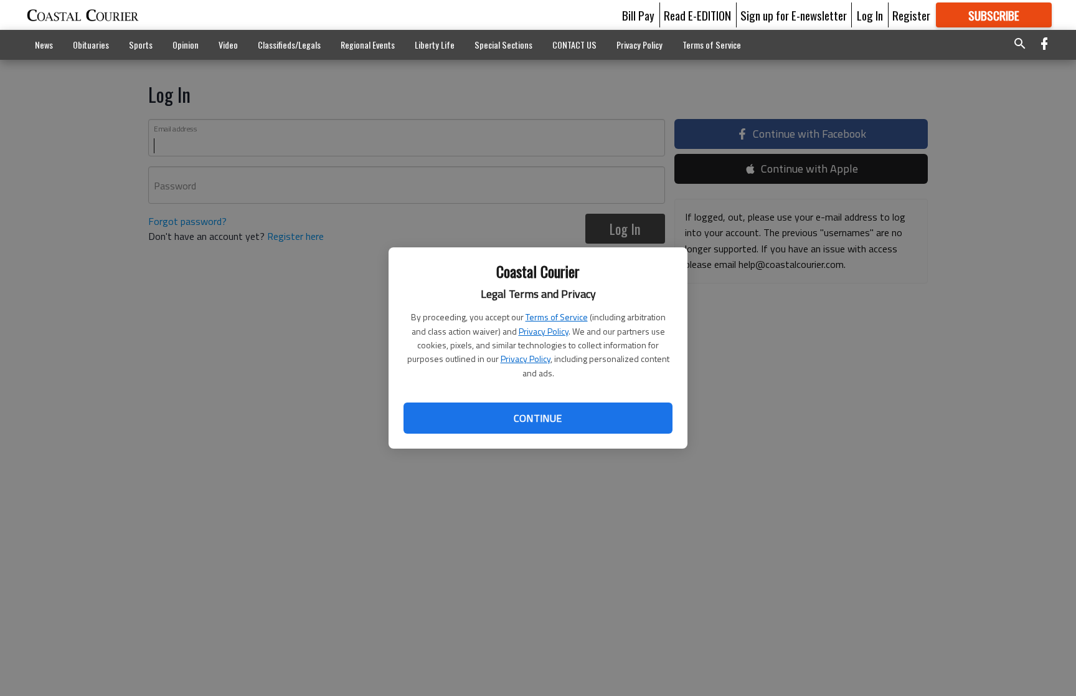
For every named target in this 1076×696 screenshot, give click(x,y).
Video (228, 44)
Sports (141, 44)
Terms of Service (557, 316)
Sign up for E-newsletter (793, 15)
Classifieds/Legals (289, 44)
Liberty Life (435, 44)
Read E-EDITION (697, 15)
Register (911, 15)
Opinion (185, 44)
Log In (870, 15)
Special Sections (503, 44)
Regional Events (368, 44)
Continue (538, 418)
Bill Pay (638, 15)
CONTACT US (574, 44)
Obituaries (91, 44)
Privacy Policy (544, 331)
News (44, 44)
